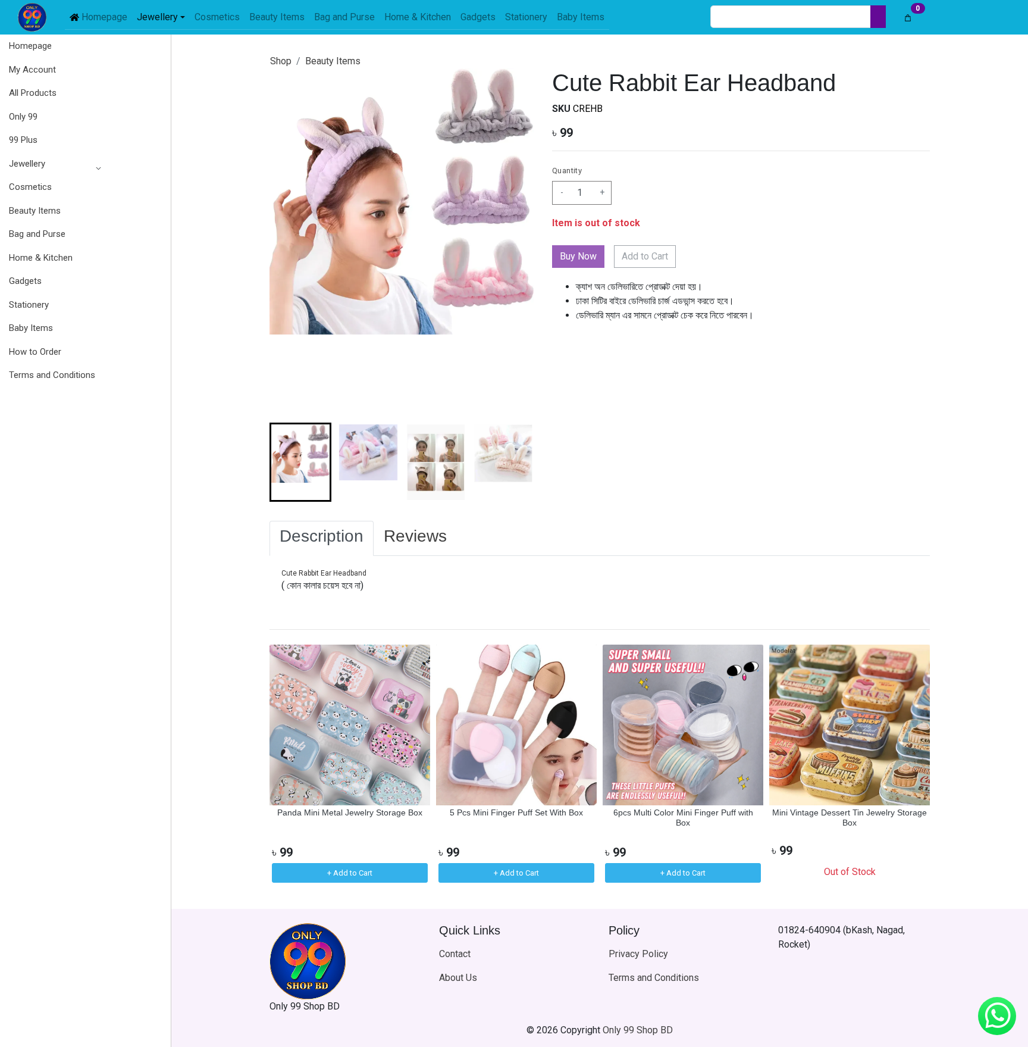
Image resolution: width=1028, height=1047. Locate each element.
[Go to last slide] (288, 461)
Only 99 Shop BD (638, 1030)
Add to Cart (645, 256)
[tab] (321, 539)
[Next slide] (515, 461)
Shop (281, 61)
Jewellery (27, 163)
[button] (52, 164)
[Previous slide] (288, 764)
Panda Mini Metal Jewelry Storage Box (349, 812)
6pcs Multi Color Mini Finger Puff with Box (683, 817)
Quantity (567, 170)
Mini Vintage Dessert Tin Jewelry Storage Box (849, 817)
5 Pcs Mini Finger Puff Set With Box (516, 812)
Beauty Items (333, 61)
